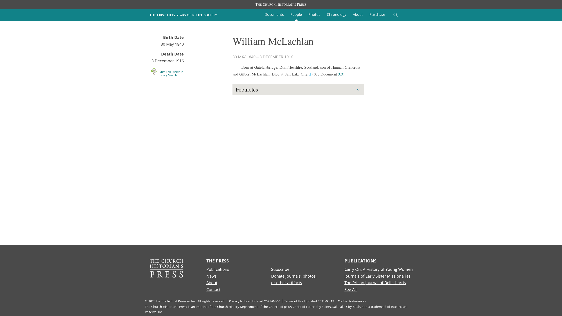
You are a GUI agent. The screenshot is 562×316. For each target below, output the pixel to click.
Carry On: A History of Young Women (378, 269)
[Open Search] (396, 15)
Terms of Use (293, 301)
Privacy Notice (239, 301)
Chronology (336, 14)
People (296, 14)
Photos (314, 14)
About (358, 14)
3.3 (340, 74)
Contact (213, 289)
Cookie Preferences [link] (352, 301)
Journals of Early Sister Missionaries (377, 276)
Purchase (377, 14)
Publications (217, 269)
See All (350, 289)
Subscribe (280, 269)
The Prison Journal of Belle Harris (375, 282)
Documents (274, 14)
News (211, 276)
